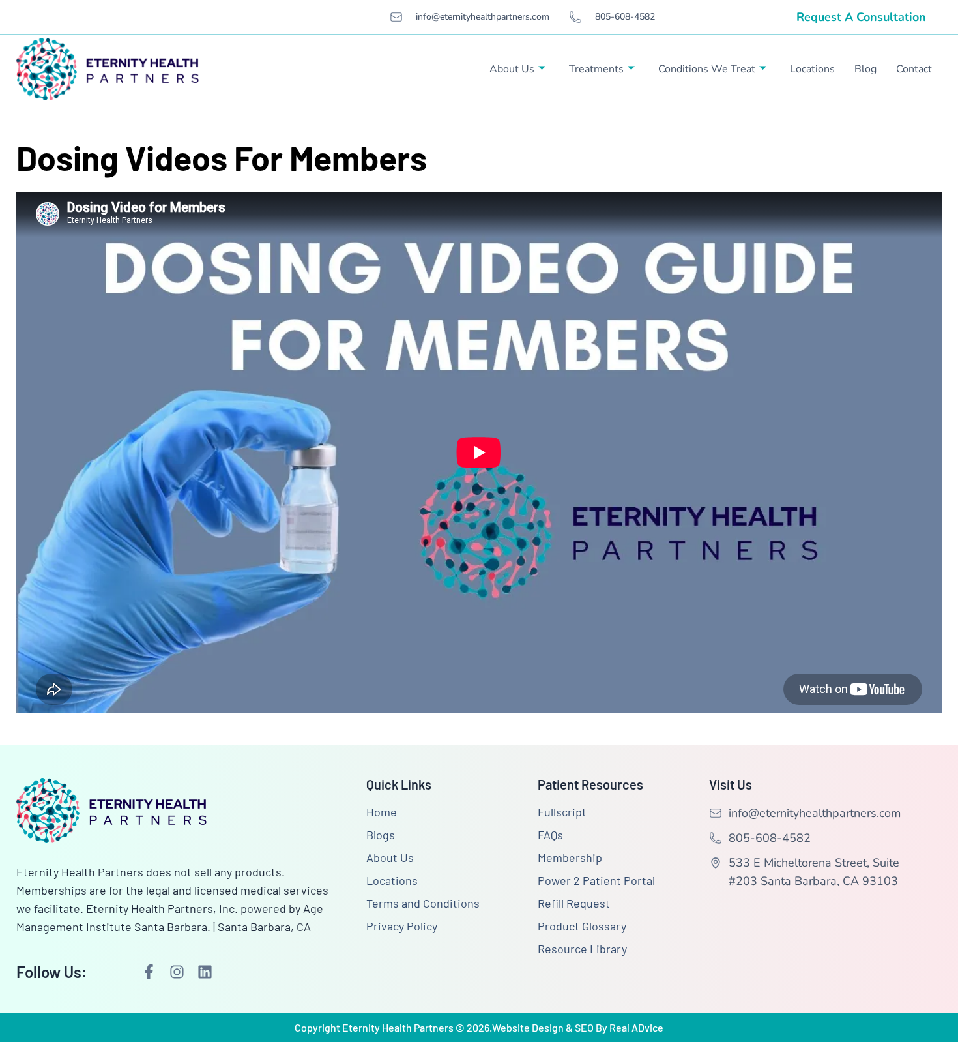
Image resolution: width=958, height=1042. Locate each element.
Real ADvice (636, 1027)
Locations (812, 69)
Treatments (596, 69)
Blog (865, 69)
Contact (914, 69)
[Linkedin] (204, 971)
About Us (511, 69)
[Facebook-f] (148, 971)
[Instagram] (176, 971)
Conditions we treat (706, 69)
